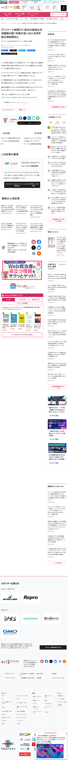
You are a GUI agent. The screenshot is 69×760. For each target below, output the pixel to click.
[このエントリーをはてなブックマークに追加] (29, 118)
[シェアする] (20, 118)
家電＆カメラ (35, 299)
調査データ (36, 700)
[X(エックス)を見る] (51, 661)
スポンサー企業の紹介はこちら (53, 647)
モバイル (4, 720)
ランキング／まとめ (37, 712)
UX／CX (4, 714)
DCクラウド (57, 1)
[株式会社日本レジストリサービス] (10, 618)
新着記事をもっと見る (58, 107)
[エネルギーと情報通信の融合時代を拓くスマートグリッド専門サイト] (25, 745)
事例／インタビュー (48, 696)
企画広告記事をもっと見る (58, 387)
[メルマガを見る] (42, 661)
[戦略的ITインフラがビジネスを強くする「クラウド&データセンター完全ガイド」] (25, 735)
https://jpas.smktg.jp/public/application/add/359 (19, 97)
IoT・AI (53, 1)
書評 (46, 700)
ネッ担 (20, 250)
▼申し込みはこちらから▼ (44, 743)
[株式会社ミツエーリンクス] (10, 597)
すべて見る (58, 563)
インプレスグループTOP (58, 678)
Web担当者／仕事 (6, 711)
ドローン (50, 2)
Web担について (47, 8)
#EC (18, 102)
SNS (26, 19)
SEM (3, 723)
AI (21, 19)
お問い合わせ (40, 673)
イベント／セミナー (48, 707)
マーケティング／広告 (12, 19)
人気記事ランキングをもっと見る (58, 220)
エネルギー (46, 2)
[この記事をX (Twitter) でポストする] (24, 118)
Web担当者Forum (7, 7)
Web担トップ (4, 23)
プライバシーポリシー (11, 678)
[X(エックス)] (33, 248)
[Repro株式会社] (31, 597)
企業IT (45, 1)
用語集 (59, 705)
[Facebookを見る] (46, 661)
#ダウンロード (25, 102)
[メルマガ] (33, 242)
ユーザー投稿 (12, 23)
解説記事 (60, 695)
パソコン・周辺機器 (22, 303)
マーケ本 (8, 299)
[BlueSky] (39, 248)
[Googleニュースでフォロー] (60, 661)
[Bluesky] (55, 661)
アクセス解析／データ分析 (37, 19)
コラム (34, 703)
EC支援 (57, 2)
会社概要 (39, 678)
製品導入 (36, 2)
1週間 (57, 122)
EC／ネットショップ (21, 717)
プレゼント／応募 (62, 702)
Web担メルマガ (32, 7)
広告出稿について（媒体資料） (27, 674)
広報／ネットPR (6, 717)
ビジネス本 (22, 299)
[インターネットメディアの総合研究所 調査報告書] (25, 740)
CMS (62, 19)
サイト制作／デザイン (52, 19)
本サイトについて (10, 673)
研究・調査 (62, 1)
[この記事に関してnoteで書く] (33, 118)
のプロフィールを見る (22, 185)
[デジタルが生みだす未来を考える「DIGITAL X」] (25, 750)
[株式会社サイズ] (51, 618)
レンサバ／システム (21, 714)
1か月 (63, 122)
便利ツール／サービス (36, 707)
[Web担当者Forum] (9, 662)
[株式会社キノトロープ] (31, 618)
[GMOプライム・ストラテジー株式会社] (10, 632)
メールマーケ (20, 720)
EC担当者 (25, 2)
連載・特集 (39, 8)
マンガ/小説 (48, 703)
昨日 (50, 122)
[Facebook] (39, 242)
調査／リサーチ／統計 (22, 707)
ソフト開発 (49, 1)
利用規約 (54, 673)
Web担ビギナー (24, 8)
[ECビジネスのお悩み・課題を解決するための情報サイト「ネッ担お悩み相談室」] (25, 755)
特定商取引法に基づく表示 (27, 678)
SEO (2, 19)
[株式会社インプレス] (8, 745)
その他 (18, 723)
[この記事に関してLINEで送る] (37, 118)
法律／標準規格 (21, 711)
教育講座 (54, 2)
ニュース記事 (61, 699)
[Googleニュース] (33, 253)
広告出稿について (55, 8)
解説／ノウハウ (37, 696)
